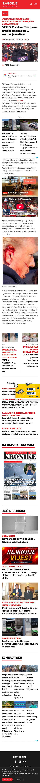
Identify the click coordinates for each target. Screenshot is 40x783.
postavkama (6, 775)
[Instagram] (20, 761)
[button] (35, 4)
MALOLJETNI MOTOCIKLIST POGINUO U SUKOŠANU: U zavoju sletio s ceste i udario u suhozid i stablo (20, 403)
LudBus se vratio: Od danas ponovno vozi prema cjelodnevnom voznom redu (20, 431)
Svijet (5, 13)
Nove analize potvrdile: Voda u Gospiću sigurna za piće (18, 539)
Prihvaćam (7, 779)
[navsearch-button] (31, 4)
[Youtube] (24, 761)
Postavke (18, 779)
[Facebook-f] (15, 761)
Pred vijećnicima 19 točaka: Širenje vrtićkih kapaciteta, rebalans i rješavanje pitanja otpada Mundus (18, 418)
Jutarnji (20, 100)
